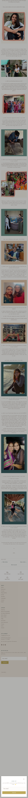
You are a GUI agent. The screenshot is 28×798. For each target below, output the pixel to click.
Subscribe (14, 792)
